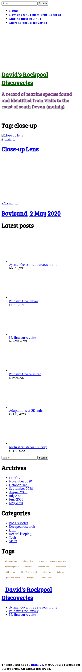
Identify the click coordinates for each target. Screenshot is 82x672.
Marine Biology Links (25, 19)
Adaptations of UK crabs (26, 411)
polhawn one (43, 567)
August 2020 (18, 492)
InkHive (37, 664)
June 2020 (16, 499)
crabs (41, 561)
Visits (13, 541)
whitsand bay (11, 561)
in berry (60, 572)
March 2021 (17, 478)
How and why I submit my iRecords (35, 15)
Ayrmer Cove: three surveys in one (33, 265)
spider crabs (47, 578)
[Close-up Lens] (12, 135)
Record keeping (20, 534)
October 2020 (19, 485)
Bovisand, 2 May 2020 (31, 213)
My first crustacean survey (28, 447)
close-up (47, 572)
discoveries (28, 561)
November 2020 (20, 481)
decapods (31, 578)
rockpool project (12, 567)
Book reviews (18, 523)
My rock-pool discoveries (28, 23)
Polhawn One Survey (23, 301)
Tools (13, 537)
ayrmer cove (61, 567)
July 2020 (15, 496)
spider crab (10, 572)
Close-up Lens (20, 149)
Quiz (12, 530)
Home (13, 11)
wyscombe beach (12, 578)
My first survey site (22, 338)
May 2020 (16, 503)
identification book (29, 572)
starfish (28, 567)
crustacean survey (58, 561)
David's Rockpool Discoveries (25, 78)
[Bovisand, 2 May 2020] (23, 200)
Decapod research (22, 526)
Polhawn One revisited (25, 374)
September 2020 (21, 488)
